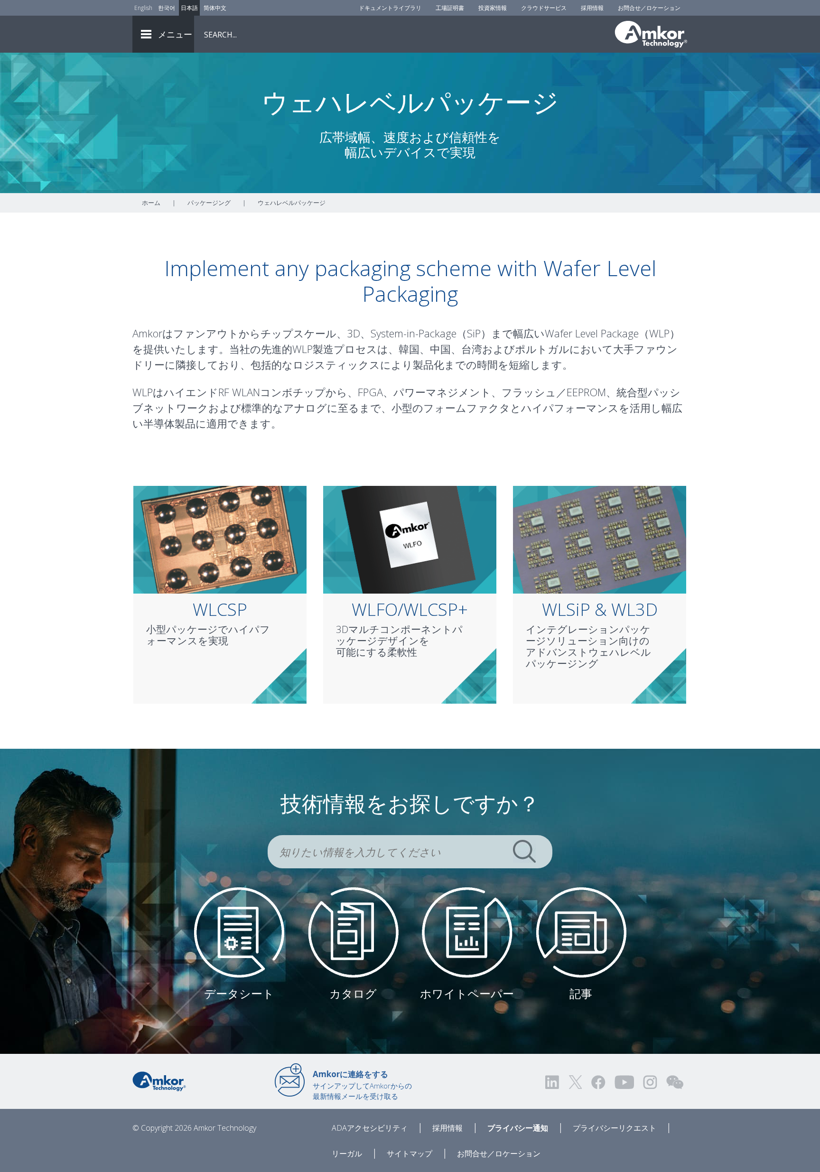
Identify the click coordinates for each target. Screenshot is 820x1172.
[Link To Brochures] (353, 931)
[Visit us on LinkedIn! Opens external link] (552, 1082)
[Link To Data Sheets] (239, 931)
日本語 (189, 8)
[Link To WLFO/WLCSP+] (409, 539)
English (143, 8)
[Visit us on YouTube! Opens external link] (624, 1082)
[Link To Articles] (581, 931)
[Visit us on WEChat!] (674, 1082)
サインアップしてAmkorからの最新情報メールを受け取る (362, 1085)
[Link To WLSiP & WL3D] (599, 539)
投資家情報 (492, 8)
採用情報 (592, 8)
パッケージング (209, 202)
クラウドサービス (544, 8)
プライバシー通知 (517, 1128)
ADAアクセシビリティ (370, 1128)
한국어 (166, 8)
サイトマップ (409, 1153)
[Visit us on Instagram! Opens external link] (650, 1082)
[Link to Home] (159, 1080)
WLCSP (220, 609)
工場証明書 (450, 8)
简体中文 (215, 8)
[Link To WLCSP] (220, 539)
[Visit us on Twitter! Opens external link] (575, 1082)
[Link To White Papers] (467, 931)
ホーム (151, 202)
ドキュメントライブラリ (390, 8)
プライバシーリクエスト (614, 1128)
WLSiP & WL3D (600, 609)
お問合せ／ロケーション (649, 8)
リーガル (347, 1153)
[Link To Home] (651, 34)
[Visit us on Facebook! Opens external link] (598, 1082)
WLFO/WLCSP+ (410, 609)
